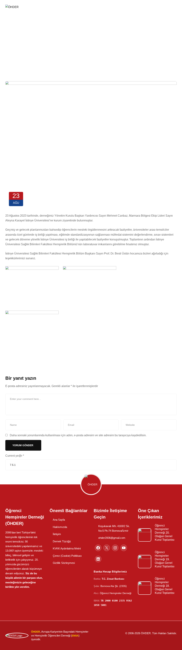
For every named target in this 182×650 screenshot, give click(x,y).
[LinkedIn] (98, 559)
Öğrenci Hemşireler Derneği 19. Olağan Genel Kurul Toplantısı (164, 559)
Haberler (87, 29)
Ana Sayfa (59, 519)
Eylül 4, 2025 (162, 544)
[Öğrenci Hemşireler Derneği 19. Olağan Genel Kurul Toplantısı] (144, 561)
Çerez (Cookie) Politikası (67, 555)
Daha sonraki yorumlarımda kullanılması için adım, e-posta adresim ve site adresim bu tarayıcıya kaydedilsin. (78, 435)
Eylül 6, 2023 (162, 597)
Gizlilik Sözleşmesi (64, 562)
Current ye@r (14, 455)
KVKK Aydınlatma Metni (67, 548)
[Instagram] (115, 548)
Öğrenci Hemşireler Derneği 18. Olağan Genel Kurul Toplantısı (164, 585)
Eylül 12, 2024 (162, 571)
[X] (106, 548)
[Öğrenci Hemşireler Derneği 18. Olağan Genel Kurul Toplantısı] (144, 588)
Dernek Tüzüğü (62, 541)
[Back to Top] (174, 644)
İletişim (57, 534)
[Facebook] (98, 548)
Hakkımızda (60, 526)
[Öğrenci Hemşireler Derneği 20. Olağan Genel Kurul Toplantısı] (144, 535)
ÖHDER (68, 29)
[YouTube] (124, 548)
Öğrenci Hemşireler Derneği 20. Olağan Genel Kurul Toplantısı (164, 532)
